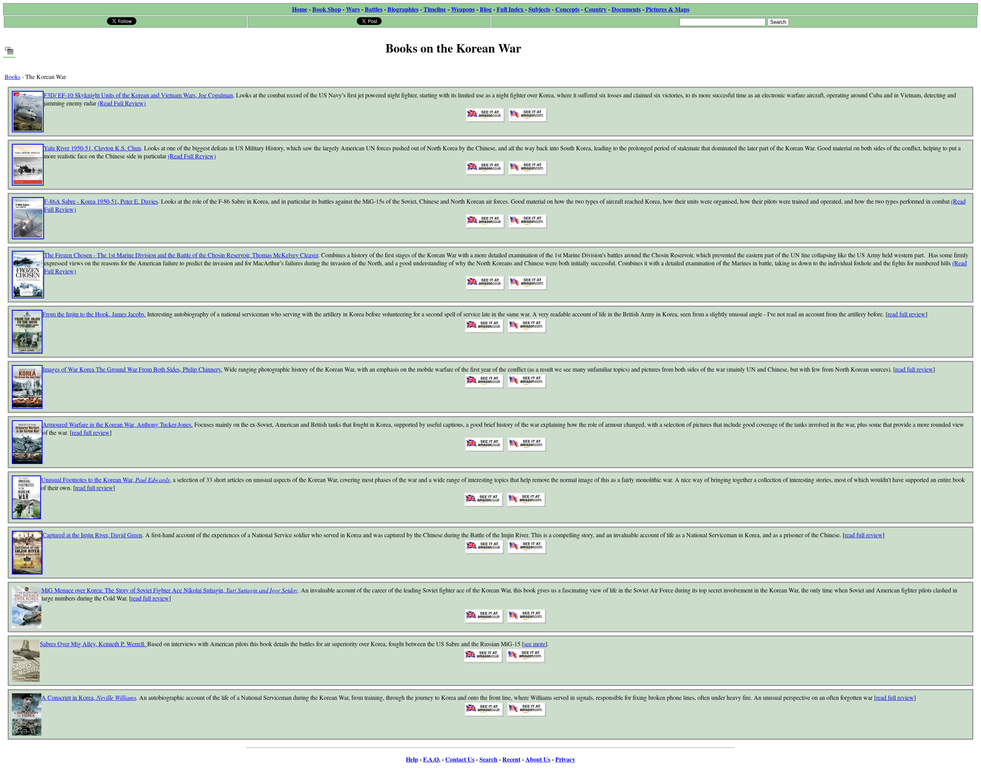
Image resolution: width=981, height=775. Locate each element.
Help (412, 759)
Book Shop (326, 9)
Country (595, 9)
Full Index (511, 9)
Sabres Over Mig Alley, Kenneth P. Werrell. (93, 644)
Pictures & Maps (667, 9)
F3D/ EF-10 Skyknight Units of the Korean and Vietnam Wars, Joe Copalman (138, 95)
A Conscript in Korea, (88, 697)
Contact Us (459, 759)
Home (299, 9)
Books (12, 76)
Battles (373, 9)
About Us (537, 759)
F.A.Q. (431, 759)
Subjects (539, 9)
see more (534, 644)
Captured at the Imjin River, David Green (92, 535)
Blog (486, 9)
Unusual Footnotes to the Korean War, (105, 480)
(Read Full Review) (122, 103)
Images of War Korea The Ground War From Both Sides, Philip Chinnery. (132, 369)
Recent (511, 759)
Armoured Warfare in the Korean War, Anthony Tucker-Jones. (118, 424)
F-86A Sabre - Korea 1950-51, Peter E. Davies (101, 201)
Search (488, 759)
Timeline (434, 9)
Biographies (402, 9)
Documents (626, 9)
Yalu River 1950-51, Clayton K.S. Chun (92, 148)
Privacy (565, 759)
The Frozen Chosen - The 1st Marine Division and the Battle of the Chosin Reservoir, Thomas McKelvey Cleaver (181, 255)
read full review (906, 314)
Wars (353, 9)
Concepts (567, 9)
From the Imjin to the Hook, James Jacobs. (94, 314)
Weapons (463, 9)
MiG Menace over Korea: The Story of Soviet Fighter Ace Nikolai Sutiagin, (169, 590)
